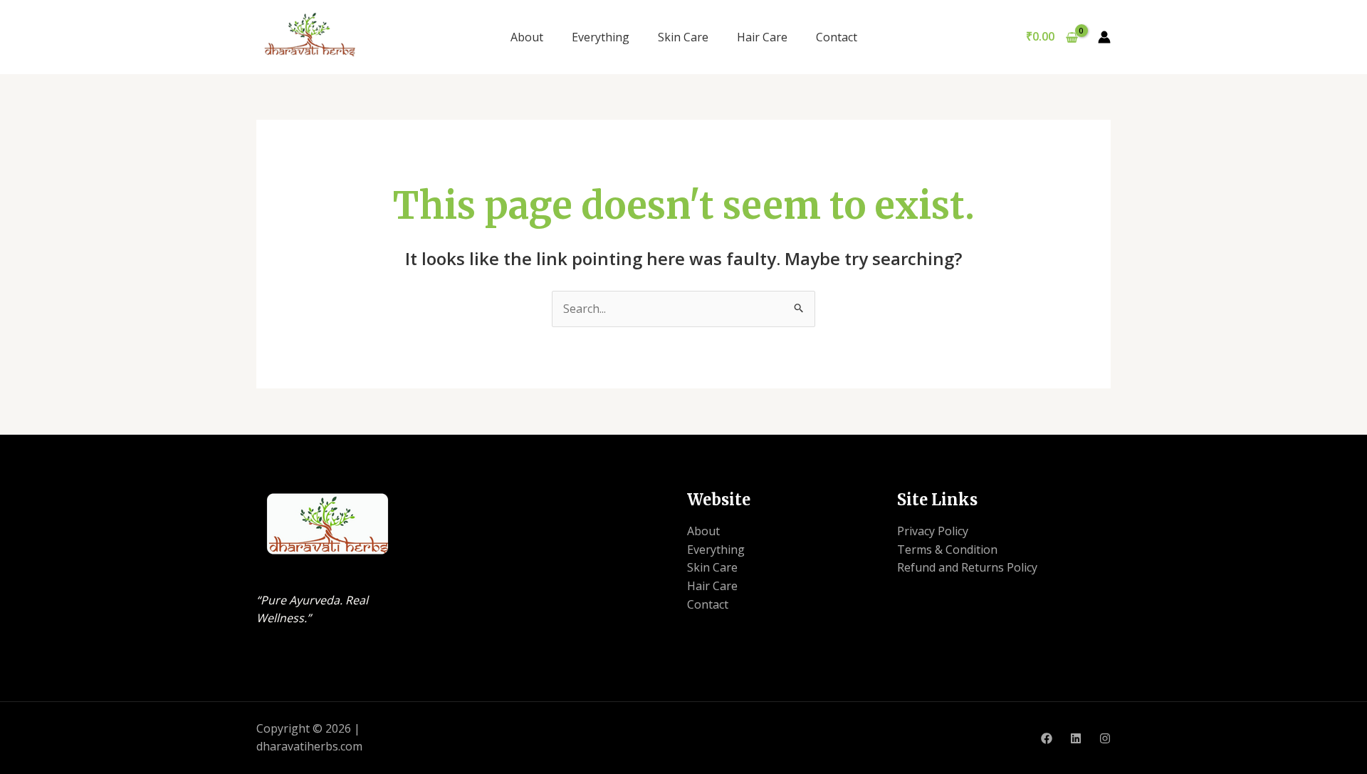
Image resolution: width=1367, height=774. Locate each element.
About (526, 37)
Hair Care (762, 37)
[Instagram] (1105, 738)
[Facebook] (1046, 738)
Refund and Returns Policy (967, 567)
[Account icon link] (1104, 37)
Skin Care (683, 37)
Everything (600, 37)
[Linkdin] (1075, 738)
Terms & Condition (947, 549)
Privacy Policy (932, 531)
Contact (836, 37)
